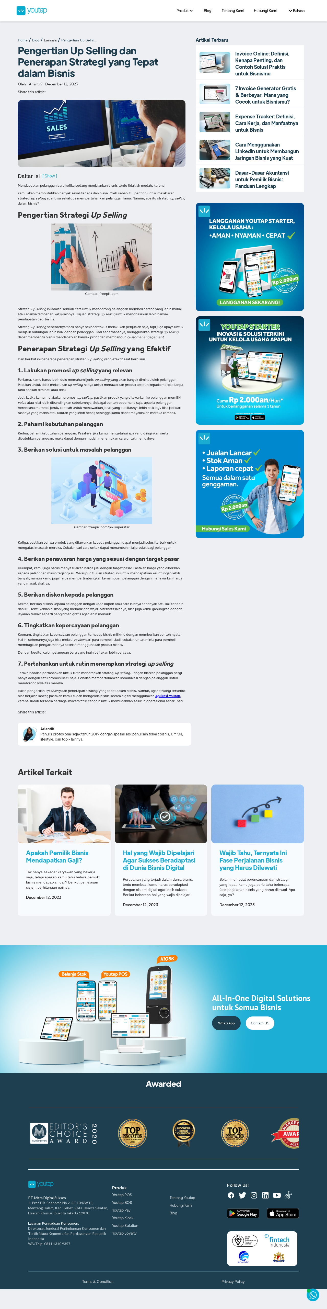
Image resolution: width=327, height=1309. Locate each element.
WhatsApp (226, 1023)
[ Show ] (49, 176)
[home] (93, 10)
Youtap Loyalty (124, 1233)
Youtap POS (122, 1195)
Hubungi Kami (181, 1205)
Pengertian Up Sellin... (79, 40)
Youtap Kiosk (122, 1218)
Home (23, 40)
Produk (119, 1188)
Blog (35, 40)
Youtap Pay (121, 1210)
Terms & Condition (97, 1281)
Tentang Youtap (182, 1197)
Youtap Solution (125, 1225)
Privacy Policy (233, 1281)
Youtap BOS (122, 1202)
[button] (185, 11)
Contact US (260, 1023)
